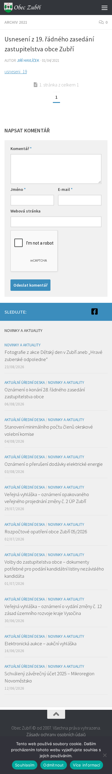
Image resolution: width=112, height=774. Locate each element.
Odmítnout (53, 765)
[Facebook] (94, 311)
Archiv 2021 (15, 22)
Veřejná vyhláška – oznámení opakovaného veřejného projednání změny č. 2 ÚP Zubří (46, 498)
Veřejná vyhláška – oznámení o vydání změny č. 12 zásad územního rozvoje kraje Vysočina (53, 610)
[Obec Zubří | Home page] (29, 7)
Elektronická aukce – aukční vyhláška (40, 643)
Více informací (86, 765)
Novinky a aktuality (22, 345)
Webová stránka (25, 211)
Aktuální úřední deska (24, 382)
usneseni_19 (15, 71)
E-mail (65, 189)
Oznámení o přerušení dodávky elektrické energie (53, 464)
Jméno (18, 189)
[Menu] (104, 7)
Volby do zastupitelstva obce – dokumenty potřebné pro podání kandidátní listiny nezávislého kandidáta (54, 569)
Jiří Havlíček (28, 60)
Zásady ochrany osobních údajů (56, 734)
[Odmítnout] (105, 755)
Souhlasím (24, 765)
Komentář (21, 148)
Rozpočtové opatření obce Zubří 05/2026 (45, 531)
